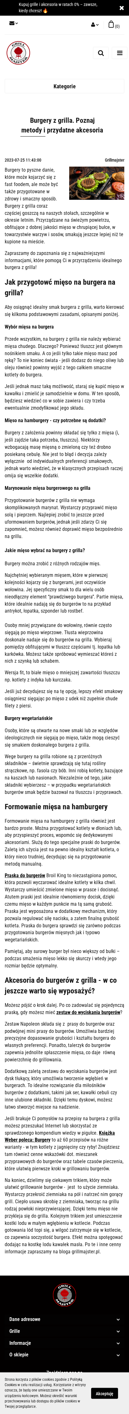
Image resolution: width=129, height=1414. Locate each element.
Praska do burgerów (25, 875)
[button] (114, 25)
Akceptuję (104, 1393)
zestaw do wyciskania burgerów (88, 1012)
